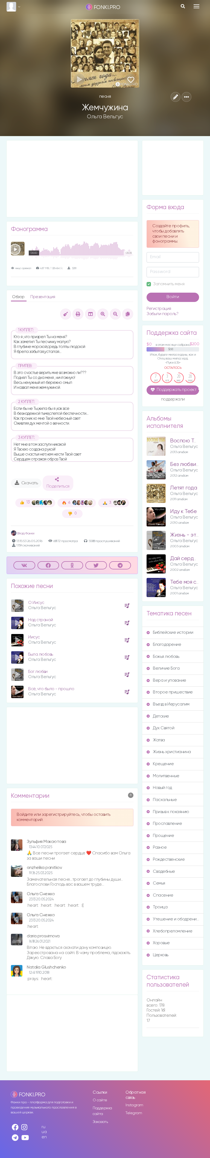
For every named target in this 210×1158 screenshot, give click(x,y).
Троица (160, 907)
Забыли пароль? (162, 314)
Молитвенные (166, 776)
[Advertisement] (72, 178)
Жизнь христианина (172, 752)
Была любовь (40, 654)
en (44, 1137)
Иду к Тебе (183, 511)
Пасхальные (165, 800)
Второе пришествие (173, 692)
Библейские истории (173, 632)
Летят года (183, 488)
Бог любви (38, 672)
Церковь (160, 955)
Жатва (159, 740)
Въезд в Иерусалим (171, 704)
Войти (173, 297)
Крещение (163, 764)
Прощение (163, 836)
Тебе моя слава (189, 582)
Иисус (34, 637)
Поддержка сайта (102, 1111)
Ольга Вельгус (105, 116)
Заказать (100, 1122)
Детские (161, 716)
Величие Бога (166, 668)
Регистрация (159, 309)
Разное (160, 847)
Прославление (167, 824)
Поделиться (57, 486)
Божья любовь (166, 657)
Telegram (134, 1113)
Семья (159, 883)
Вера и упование (169, 680)
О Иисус (36, 603)
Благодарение (167, 645)
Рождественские (169, 859)
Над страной (40, 620)
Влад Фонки (25, 533)
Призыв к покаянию (171, 812)
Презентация (42, 297)
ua (44, 1132)
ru (43, 1127)
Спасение (163, 895)
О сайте (100, 1100)
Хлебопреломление (172, 931)
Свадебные (164, 871)
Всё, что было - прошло (51, 689)
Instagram (134, 1105)
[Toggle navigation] (196, 6)
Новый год (162, 788)
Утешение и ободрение (176, 919)
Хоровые (161, 943)
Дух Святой (163, 728)
